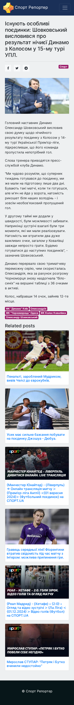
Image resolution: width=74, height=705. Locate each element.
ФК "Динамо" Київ (17, 308)
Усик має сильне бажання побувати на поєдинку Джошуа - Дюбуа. (36, 436)
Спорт (63, 66)
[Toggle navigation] (65, 8)
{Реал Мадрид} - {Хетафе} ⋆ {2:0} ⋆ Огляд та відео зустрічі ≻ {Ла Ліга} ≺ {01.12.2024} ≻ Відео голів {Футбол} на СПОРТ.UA (36, 610)
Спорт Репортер (31, 7)
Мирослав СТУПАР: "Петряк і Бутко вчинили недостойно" (36, 664)
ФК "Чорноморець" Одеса (22, 312)
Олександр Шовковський (21, 317)
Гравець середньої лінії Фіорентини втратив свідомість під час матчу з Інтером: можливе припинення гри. (35, 553)
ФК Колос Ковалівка (53, 312)
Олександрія (38, 308)
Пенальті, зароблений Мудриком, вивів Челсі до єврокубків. (34, 378)
